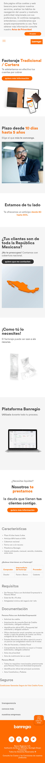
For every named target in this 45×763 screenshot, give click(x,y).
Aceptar (33, 34)
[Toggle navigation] (4, 40)
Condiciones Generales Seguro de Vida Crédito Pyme (21, 685)
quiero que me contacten (17, 262)
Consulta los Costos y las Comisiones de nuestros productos (22, 757)
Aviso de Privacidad (22, 29)
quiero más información (17, 78)
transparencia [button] (9, 703)
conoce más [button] (8, 709)
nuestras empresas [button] (11, 714)
